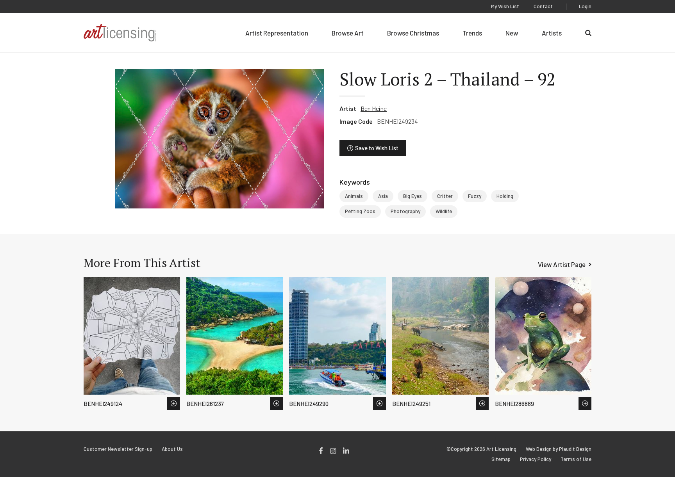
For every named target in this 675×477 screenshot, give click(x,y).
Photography (405, 211)
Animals (354, 196)
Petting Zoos (360, 211)
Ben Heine (374, 108)
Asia (383, 196)
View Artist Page (562, 264)
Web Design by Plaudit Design (558, 449)
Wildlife (444, 211)
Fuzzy (474, 196)
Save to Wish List (376, 147)
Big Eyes (412, 196)
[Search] (588, 33)
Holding (504, 196)
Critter (445, 196)
